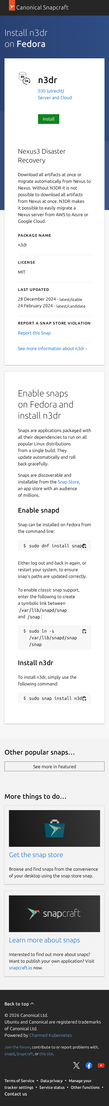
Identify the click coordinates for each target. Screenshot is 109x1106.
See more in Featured (54, 766)
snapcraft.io (20, 967)
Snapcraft (24, 1054)
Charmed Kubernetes (50, 1035)
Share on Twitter (76, 1065)
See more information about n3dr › (52, 348)
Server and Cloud (55, 97)
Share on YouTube (101, 1065)
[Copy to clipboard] (84, 546)
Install (48, 118)
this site (46, 1054)
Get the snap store (36, 854)
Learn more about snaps (44, 940)
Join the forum (17, 1047)
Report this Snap (34, 332)
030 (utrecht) (51, 90)
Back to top (17, 1003)
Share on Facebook (89, 1065)
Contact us (15, 1093)
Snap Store (68, 481)
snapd (9, 1054)
